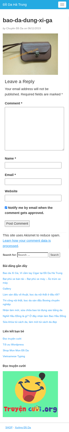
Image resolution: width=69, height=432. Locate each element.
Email (10, 175)
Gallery (7, 288)
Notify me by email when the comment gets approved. (29, 210)
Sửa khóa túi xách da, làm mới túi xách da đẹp (30, 321)
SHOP (9, 427)
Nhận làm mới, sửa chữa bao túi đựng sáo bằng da (32, 310)
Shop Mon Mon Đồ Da (16, 350)
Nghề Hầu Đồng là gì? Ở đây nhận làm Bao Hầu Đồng (34, 316)
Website (11, 191)
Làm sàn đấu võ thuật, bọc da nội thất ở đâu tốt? (31, 294)
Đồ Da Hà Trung (15, 4)
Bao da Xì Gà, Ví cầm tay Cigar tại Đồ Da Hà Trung (32, 273)
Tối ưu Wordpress (13, 344)
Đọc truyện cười (12, 338)
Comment (13, 103)
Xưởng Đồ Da (23, 427)
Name (10, 158)
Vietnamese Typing (14, 356)
